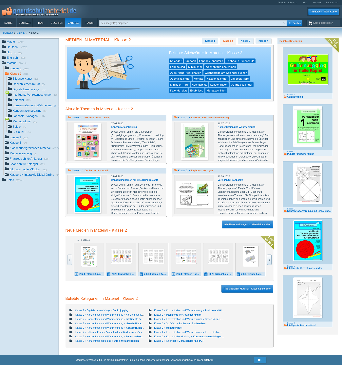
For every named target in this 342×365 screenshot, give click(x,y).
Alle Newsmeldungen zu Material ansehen (247, 224)
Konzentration (218, 84)
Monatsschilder (216, 90)
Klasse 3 (19, 137)
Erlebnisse (196, 90)
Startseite (8, 32)
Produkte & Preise (287, 2)
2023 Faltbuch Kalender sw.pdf (156, 274)
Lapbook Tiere (240, 78)
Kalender (175, 60)
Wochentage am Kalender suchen (226, 72)
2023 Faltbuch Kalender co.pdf (188, 274)
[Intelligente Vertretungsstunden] (308, 240)
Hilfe (304, 2)
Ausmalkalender (180, 78)
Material (73, 23)
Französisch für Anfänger (29, 158)
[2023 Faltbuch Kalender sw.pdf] (153, 256)
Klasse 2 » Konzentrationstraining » (199, 336)
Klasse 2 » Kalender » (179, 341)
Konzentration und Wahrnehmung (236, 127)
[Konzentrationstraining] (87, 141)
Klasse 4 (18, 142)
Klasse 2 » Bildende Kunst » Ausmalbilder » (114, 332)
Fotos (89, 23)
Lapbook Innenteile (211, 60)
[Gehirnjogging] (308, 69)
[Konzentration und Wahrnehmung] (194, 141)
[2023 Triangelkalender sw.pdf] (218, 256)
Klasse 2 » (177, 314)
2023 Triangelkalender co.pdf (124, 274)
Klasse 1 (19, 68)
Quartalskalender (241, 84)
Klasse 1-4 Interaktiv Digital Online (34, 174)
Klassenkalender (217, 78)
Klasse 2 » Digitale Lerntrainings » (101, 310)
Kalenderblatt (178, 90)
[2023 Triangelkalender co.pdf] (121, 256)
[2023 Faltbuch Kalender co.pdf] (186, 256)
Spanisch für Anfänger (27, 164)
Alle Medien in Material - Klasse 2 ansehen (247, 288)
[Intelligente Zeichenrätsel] (308, 297)
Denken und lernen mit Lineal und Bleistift (134, 180)
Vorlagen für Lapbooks (230, 180)
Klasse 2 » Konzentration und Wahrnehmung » (193, 310)
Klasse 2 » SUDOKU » (179, 323)
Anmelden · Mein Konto (324, 11)
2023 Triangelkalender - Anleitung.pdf (253, 274)
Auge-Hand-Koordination (185, 72)
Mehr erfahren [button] (205, 360)
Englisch (57, 23)
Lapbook (190, 60)
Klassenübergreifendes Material (34, 148)
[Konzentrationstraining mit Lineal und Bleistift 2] (308, 183)
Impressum (332, 2)
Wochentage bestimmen (220, 66)
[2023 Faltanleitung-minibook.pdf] (89, 256)
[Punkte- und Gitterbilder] (308, 126)
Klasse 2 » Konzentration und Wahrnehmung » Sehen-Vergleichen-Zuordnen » (206, 319)
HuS (40, 23)
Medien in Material (87, 39)
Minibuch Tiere (179, 84)
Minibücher (195, 66)
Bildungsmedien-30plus (28, 169)
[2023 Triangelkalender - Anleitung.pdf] (250, 256)
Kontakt (317, 2)
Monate (198, 78)
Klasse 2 (228, 41)
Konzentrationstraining (124, 127)
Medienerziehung (23, 153)
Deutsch (24, 23)
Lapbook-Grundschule (240, 60)
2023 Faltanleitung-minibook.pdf (91, 274)
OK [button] (260, 360)
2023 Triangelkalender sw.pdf (221, 274)
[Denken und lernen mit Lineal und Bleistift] (87, 194)
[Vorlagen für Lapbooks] (194, 194)
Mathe (8, 23)
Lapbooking (177, 66)
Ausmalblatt (199, 84)
